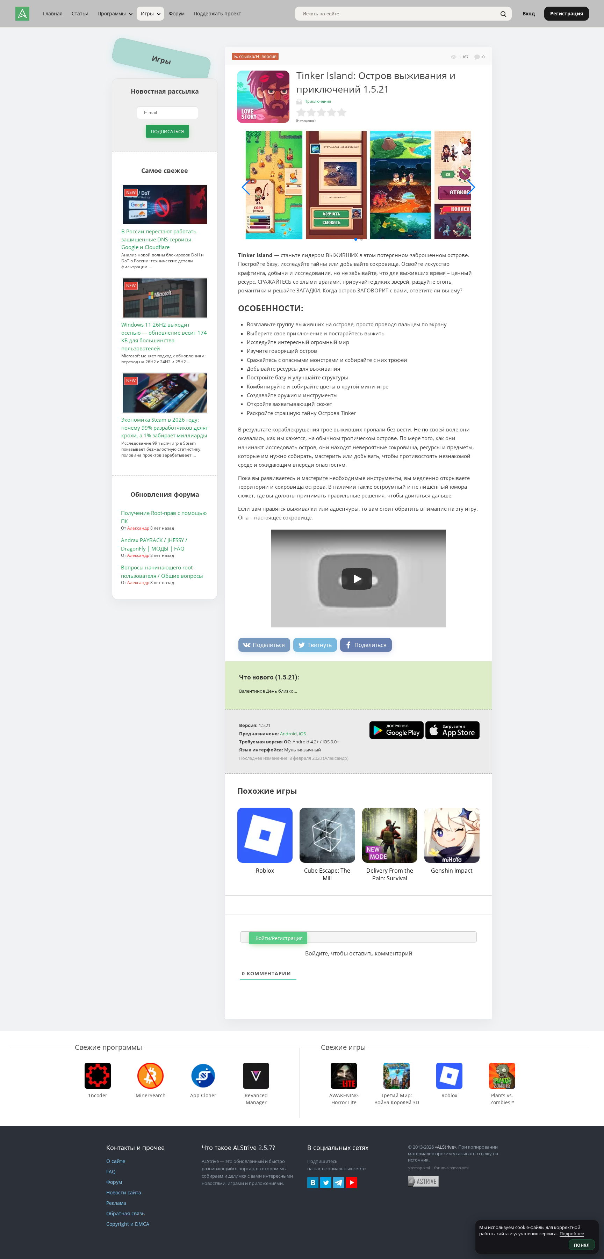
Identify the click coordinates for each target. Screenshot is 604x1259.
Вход (529, 13)
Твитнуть (320, 645)
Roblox (265, 870)
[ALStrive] (22, 13)
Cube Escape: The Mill (327, 874)
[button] (355, 239)
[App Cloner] (203, 1066)
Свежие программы (108, 1047)
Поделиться (269, 645)
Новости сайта (123, 1192)
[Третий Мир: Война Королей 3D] (396, 1066)
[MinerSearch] (151, 1066)
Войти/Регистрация (278, 938)
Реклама (116, 1203)
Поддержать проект (217, 13)
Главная (53, 13)
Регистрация (566, 13)
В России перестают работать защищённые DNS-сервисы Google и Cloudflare (158, 239)
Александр (138, 528)
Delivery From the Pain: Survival (389, 874)
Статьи (80, 13)
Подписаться (167, 131)
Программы (112, 13)
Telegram (338, 1182)
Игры (147, 13)
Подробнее (572, 1233)
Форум (177, 13)
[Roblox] (449, 1066)
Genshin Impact (452, 870)
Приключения (317, 101)
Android (288, 733)
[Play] (353, 576)
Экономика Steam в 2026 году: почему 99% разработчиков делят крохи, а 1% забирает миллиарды (164, 427)
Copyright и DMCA (127, 1224)
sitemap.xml (419, 1167)
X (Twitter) (325, 1182)
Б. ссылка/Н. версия (255, 56)
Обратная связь (125, 1213)
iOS (302, 733)
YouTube (351, 1182)
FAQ (111, 1171)
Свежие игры (343, 1047)
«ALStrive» (445, 1147)
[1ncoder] (98, 1066)
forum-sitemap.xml (451, 1167)
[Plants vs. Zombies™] (502, 1066)
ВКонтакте (312, 1182)
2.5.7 (265, 1147)
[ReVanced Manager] (256, 1066)
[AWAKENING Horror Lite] (343, 1066)
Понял (582, 1245)
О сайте (115, 1161)
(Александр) (335, 758)
